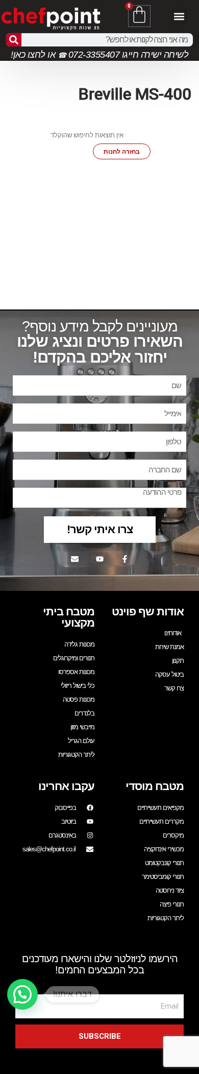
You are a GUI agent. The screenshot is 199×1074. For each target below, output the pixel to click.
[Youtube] (99, 559)
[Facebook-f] (124, 559)
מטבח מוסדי (155, 786)
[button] (179, 16)
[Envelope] (74, 559)
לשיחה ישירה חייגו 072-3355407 (127, 55)
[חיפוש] (13, 39)
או (51, 55)
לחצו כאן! (28, 55)
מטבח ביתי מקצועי (68, 617)
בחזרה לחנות (122, 152)
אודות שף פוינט (148, 611)
